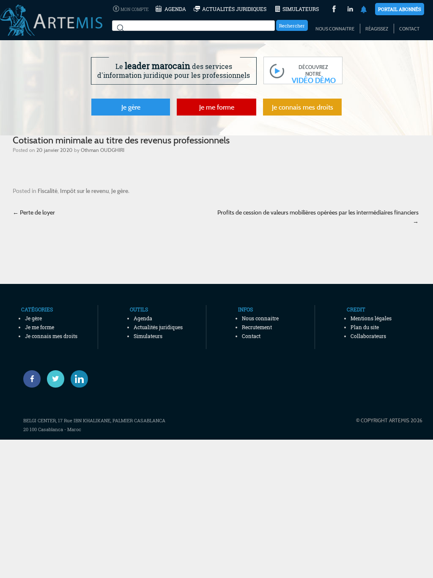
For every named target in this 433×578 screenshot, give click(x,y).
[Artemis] (51, 32)
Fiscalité (48, 190)
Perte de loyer (34, 212)
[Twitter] (55, 379)
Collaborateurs (368, 336)
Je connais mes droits (302, 107)
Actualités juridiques (234, 9)
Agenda (175, 9)
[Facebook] (32, 379)
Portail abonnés (399, 9)
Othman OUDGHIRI (102, 149)
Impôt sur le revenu (84, 190)
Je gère (130, 107)
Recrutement (257, 327)
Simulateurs (300, 9)
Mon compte (134, 9)
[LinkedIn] (350, 10)
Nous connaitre (334, 29)
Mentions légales (371, 318)
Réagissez (376, 29)
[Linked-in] (79, 379)
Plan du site (365, 327)
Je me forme (216, 107)
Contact (409, 29)
